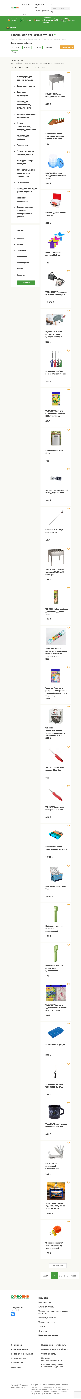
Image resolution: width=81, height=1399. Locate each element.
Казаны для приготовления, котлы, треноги (24, 104)
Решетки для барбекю (23, 137)
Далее (73, 1276)
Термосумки (22, 145)
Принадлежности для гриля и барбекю (27, 190)
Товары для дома (34, 39)
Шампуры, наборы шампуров (25, 162)
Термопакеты (23, 182)
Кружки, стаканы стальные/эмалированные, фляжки (25, 212)
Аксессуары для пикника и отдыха (25, 78)
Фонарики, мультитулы (22, 94)
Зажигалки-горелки (26, 86)
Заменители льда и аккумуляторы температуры (26, 173)
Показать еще (58, 1266)
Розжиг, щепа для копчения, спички (25, 153)
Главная (14, 39)
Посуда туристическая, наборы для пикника (26, 126)
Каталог (22, 39)
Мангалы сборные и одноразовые (26, 115)
